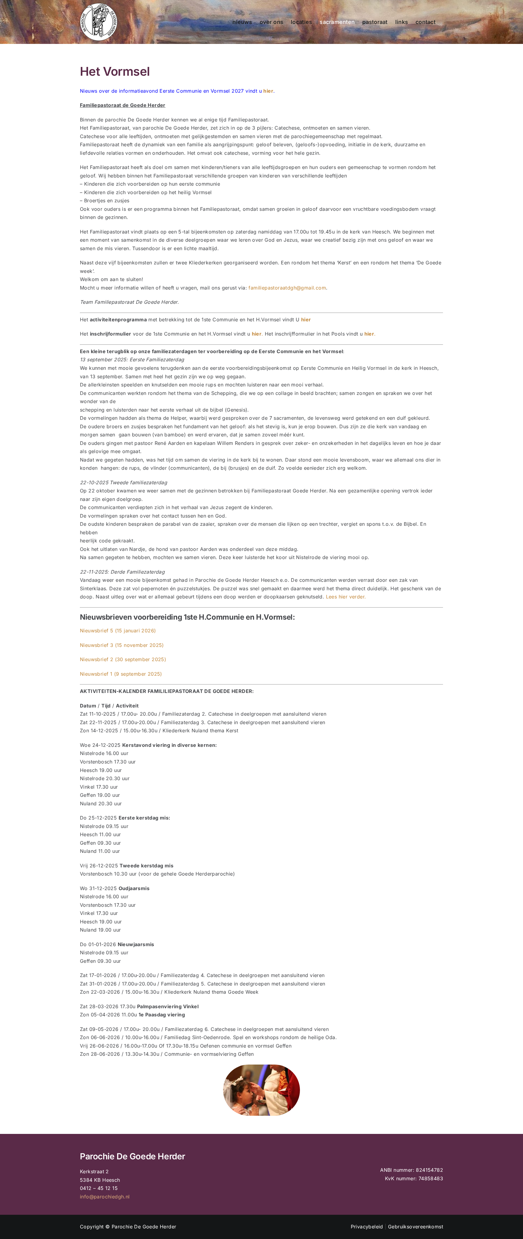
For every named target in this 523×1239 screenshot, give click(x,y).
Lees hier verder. (346, 597)
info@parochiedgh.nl (105, 1197)
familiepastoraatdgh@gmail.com (287, 288)
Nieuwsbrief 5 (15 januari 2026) (118, 631)
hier (268, 91)
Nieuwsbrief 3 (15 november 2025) (122, 645)
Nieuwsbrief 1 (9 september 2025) (121, 674)
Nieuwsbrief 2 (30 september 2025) (123, 659)
